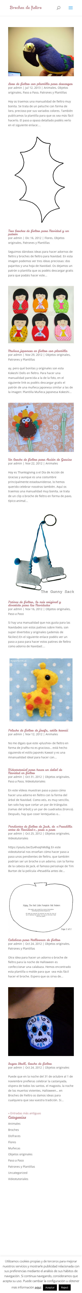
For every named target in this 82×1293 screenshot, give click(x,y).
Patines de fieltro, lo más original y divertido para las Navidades (34, 603)
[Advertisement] (41, 1228)
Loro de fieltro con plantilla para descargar (40, 84)
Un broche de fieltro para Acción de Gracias (40, 459)
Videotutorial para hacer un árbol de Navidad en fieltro (35, 771)
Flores (49, 238)
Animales (50, 88)
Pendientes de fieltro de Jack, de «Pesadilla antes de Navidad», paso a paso (40, 828)
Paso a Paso (30, 92)
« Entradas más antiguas (24, 1113)
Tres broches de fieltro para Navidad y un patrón (38, 232)
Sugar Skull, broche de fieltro (30, 1063)
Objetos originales (58, 355)
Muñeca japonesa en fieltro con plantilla (37, 351)
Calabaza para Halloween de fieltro (34, 940)
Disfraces (14, 1136)
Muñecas (14, 1148)
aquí (38, 1287)
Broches (13, 1130)
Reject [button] (64, 1287)
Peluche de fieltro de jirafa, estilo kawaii (38, 730)
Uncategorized (17, 1173)
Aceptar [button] (50, 1287)
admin (18, 88)
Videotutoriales (35, 781)
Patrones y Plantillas (53, 92)
